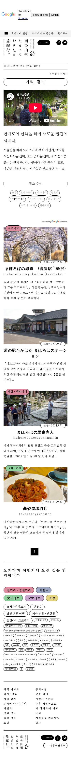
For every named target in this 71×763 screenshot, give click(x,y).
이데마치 (44, 205)
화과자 (29, 650)
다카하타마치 (17, 199)
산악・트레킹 (57, 635)
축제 (21, 640)
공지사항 (41, 689)
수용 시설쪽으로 (46, 704)
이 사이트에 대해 (47, 708)
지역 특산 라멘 (41, 620)
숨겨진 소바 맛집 (52, 631)
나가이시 (41, 193)
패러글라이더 (10, 650)
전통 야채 (42, 659)
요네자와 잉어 (32, 640)
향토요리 (45, 640)
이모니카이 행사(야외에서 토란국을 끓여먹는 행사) (23, 631)
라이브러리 (11, 694)
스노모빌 (16, 645)
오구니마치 (54, 199)
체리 (25, 645)
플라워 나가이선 (31, 626)
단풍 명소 (8, 635)
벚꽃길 (37, 606)
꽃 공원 (20, 659)
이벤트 (43, 590)
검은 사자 (48, 664)
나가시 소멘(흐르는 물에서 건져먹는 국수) (20, 655)
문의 (38, 713)
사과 (6, 664)
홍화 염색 (37, 664)
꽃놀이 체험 (21, 635)
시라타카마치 (28, 205)
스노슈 (50, 650)
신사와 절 (56, 640)
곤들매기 (46, 645)
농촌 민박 (35, 645)
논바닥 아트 (17, 664)
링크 (38, 723)
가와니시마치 (36, 199)
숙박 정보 (34, 598)
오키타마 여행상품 (43, 33)
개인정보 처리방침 (48, 718)
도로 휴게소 (58, 655)
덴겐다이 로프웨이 (18, 620)
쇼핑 (52, 598)
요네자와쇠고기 (16, 606)
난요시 (54, 193)
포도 (27, 664)
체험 (52, 659)
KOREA (45, 43)
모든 (14, 193)
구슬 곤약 (62, 659)
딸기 (21, 650)
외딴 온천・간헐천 (43, 613)
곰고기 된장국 (10, 640)
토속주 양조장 (45, 655)
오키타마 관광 (19, 33)
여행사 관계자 (59, 74)
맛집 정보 (13, 598)
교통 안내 (42, 694)
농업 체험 (30, 669)
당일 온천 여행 (16, 613)
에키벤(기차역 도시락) (13, 626)
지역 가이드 (11, 689)
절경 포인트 (54, 620)
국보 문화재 (9, 659)
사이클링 (57, 645)
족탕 (6, 645)
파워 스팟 (33, 635)
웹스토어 (63, 33)
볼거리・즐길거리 (19, 590)
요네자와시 (26, 193)
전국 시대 (31, 659)
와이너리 (40, 650)
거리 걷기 (44, 635)
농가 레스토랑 (47, 626)
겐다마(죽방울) (10, 669)
